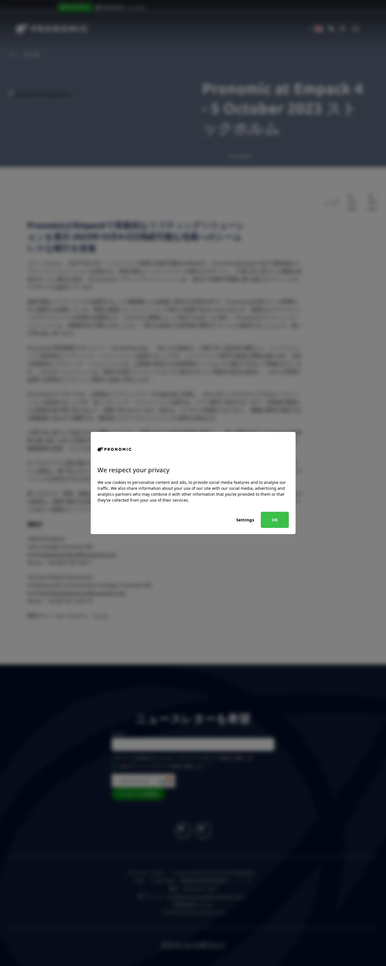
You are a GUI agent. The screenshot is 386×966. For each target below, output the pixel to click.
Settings (245, 520)
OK (275, 520)
